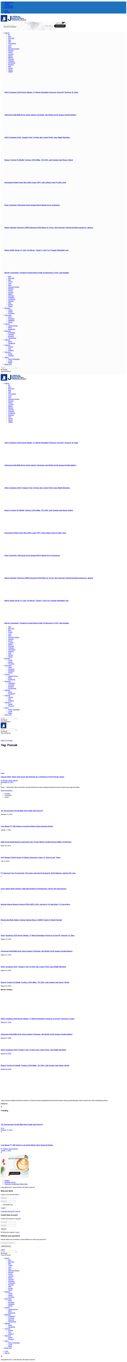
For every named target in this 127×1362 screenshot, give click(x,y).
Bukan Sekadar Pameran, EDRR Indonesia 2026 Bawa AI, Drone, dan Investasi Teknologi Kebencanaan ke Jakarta (48, 228)
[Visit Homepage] (14, 21)
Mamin (10, 56)
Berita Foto (8, 364)
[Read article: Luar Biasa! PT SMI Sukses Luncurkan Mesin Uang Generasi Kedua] (63, 1138)
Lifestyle (7, 345)
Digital (10, 282)
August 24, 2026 (6, 1053)
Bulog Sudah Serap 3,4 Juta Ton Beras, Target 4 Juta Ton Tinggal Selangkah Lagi (36, 250)
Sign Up (17, 1211)
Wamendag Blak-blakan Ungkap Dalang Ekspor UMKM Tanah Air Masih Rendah (31, 920)
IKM (9, 42)
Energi (6, 357)
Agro (9, 36)
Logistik (10, 54)
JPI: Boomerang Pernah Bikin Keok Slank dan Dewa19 (22, 811)
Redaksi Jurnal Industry (10, 780)
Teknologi (7, 352)
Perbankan (11, 333)
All (9, 35)
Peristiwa (11, 313)
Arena (10, 341)
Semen (10, 68)
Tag (6, 740)
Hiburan (10, 347)
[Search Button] (16, 718)
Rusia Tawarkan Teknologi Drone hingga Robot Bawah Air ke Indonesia (32, 205)
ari (3, 1128)
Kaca (9, 47)
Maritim (10, 57)
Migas (10, 363)
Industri (6, 33)
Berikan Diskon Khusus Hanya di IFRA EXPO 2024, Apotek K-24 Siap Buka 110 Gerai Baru (35, 904)
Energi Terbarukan (14, 359)
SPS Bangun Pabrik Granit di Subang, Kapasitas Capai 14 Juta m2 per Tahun (30, 858)
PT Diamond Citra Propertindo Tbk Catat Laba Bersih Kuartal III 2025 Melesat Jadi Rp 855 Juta (38, 873)
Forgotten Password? (8, 1211)
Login (6, 11)
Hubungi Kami (8, 8)
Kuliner (10, 322)
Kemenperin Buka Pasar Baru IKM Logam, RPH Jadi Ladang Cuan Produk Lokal (35, 182)
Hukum (10, 311)
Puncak (10, 740)
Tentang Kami (8, 2)
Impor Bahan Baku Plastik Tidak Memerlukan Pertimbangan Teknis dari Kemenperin (33, 889)
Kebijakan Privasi (10, 1182)
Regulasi (11, 65)
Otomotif (11, 59)
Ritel (9, 66)
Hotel (10, 317)
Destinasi (11, 319)
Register (7, 13)
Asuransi (11, 336)
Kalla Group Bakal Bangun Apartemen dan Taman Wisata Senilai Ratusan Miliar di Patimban (36, 842)
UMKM (10, 72)
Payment (11, 356)
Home (3, 740)
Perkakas (11, 61)
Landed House (13, 326)
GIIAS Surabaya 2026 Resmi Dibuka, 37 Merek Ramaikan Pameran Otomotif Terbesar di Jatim (41, 92)
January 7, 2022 (6, 1150)
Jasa (9, 45)
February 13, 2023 (6, 1130)
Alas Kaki (11, 38)
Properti (7, 324)
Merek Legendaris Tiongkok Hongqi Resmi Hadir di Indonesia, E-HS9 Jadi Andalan (36, 273)
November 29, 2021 (7, 782)
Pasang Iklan (8, 6)
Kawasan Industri (13, 49)
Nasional (7, 308)
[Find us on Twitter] (1, 1107)
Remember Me (8, 1205)
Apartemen (11, 329)
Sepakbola (11, 343)
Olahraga (7, 340)
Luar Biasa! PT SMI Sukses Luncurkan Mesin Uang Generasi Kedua (27, 826)
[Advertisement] (16, 1083)
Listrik (10, 361)
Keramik (10, 50)
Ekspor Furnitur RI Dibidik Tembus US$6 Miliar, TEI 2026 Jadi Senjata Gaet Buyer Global (38, 160)
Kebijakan (11, 320)
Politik (10, 310)
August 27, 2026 (6, 1022)
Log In (17, 1232)
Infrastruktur (12, 43)
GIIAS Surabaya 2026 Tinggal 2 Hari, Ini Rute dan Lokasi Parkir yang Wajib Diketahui (37, 137)
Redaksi (7, 4)
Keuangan (7, 331)
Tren (9, 348)
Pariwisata (7, 315)
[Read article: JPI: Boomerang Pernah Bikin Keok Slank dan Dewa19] (63, 1117)
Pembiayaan (12, 338)
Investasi (11, 334)
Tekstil (10, 70)
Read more (6, 790)
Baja (9, 40)
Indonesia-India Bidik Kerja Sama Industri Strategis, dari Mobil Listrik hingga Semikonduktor (40, 115)
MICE (10, 327)
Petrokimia (11, 63)
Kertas (10, 52)
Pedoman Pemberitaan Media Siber (16, 1184)
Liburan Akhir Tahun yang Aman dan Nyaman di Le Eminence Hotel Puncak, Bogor (32, 777)
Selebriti (11, 350)
